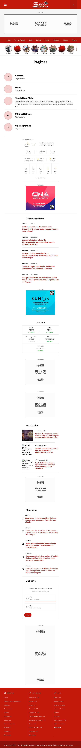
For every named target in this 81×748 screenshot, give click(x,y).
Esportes (56, 40)
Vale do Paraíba (20, 40)
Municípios (32, 425)
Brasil (30, 40)
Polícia (38, 40)
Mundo (65, 40)
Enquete (31, 581)
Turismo (74, 40)
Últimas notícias (35, 218)
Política (47, 40)
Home (9, 40)
